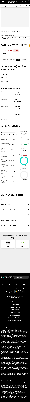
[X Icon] (4, 285)
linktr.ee (17, 94)
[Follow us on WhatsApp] (24, 6)
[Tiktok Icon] (26, 288)
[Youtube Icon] (26, 285)
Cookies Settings (15, 312)
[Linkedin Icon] (19, 285)
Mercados (12, 59)
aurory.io (17, 92)
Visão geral (5, 59)
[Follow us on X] (21, 6)
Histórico (24, 59)
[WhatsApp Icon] (19, 288)
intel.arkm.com (19, 109)
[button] (3, 2)
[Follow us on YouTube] (26, 6)
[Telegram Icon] (11, 288)
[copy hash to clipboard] (27, 100)
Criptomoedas (5, 31)
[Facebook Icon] (11, 285)
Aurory (13, 31)
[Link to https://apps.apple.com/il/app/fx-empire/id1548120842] (9, 291)
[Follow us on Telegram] (29, 6)
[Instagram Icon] (4, 288)
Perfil (18, 59)
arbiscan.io (18, 112)
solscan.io (18, 106)
